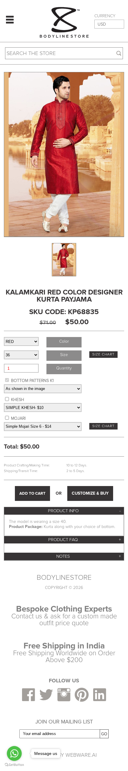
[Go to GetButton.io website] (14, 765)
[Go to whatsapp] (14, 753)
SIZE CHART (103, 354)
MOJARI (18, 418)
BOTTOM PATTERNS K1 (32, 380)
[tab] (64, 511)
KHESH (17, 399)
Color (64, 341)
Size (64, 354)
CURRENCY (104, 16)
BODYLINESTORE (64, 577)
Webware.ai (81, 755)
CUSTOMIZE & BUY (90, 493)
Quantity (64, 368)
